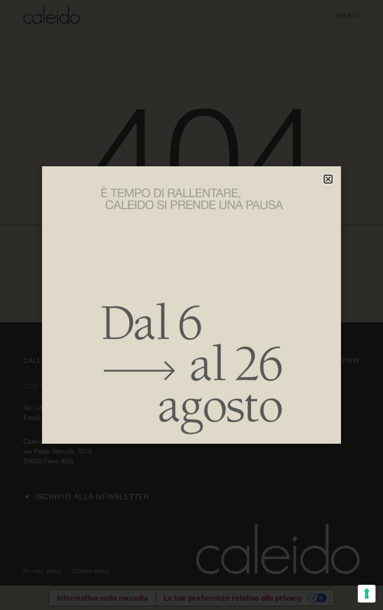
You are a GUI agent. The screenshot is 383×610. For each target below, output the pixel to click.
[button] (328, 179)
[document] (191, 305)
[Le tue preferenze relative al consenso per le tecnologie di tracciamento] (367, 594)
